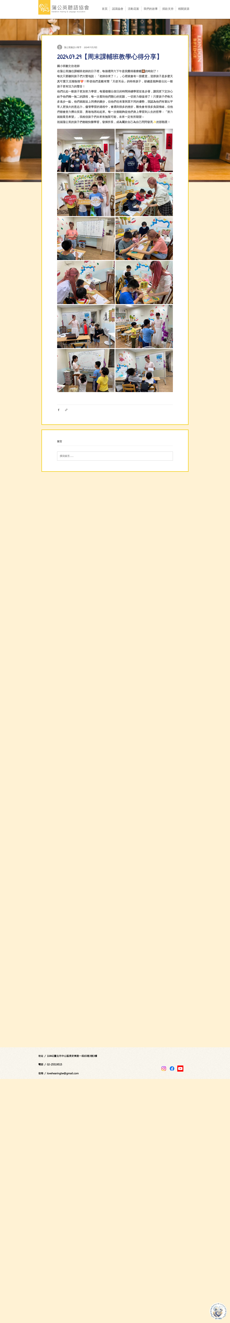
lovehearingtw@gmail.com (63, 1073)
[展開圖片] (86, 150)
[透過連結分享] (66, 409)
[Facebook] (172, 1068)
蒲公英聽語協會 (70, 7)
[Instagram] (164, 1068)
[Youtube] (180, 1068)
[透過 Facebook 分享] (58, 409)
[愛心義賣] (218, 1311)
